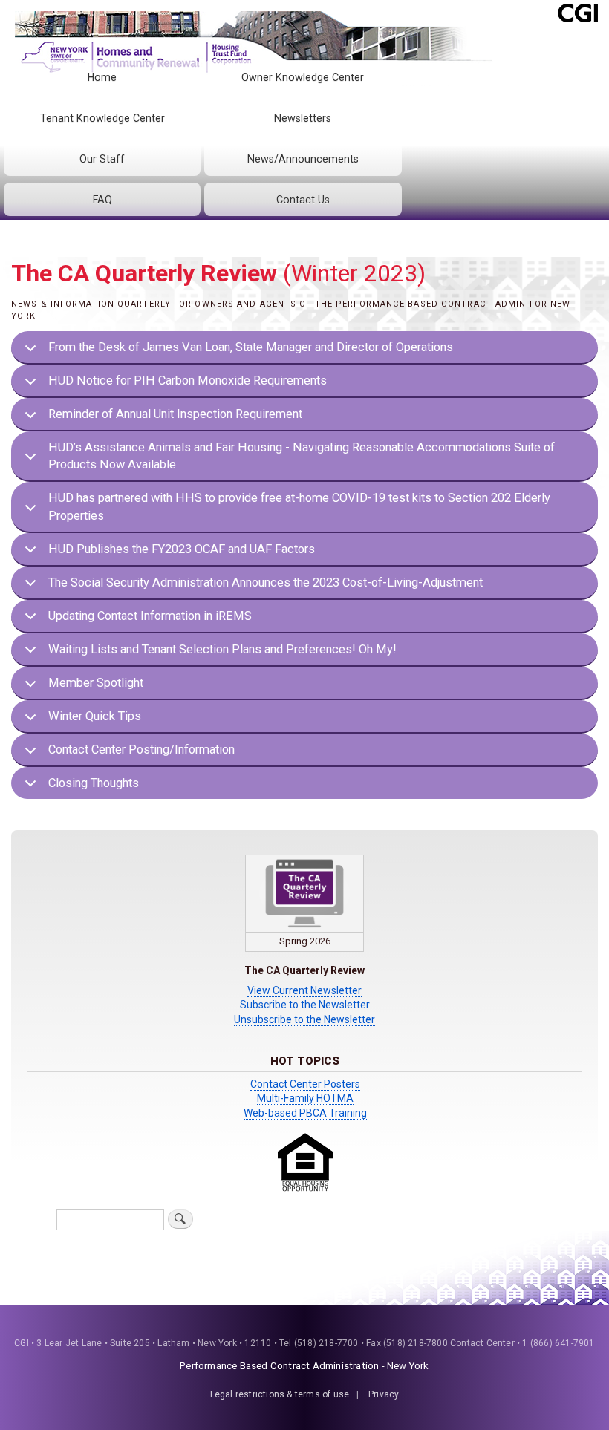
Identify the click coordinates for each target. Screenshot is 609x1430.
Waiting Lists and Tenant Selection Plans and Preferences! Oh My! (222, 649)
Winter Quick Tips (94, 716)
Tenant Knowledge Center (102, 118)
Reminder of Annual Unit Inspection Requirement (175, 414)
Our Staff (102, 159)
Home (102, 77)
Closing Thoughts (93, 783)
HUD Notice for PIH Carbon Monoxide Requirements (187, 380)
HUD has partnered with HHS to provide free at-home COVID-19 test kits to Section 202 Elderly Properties (299, 506)
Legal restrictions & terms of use (280, 1394)
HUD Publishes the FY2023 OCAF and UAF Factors (181, 549)
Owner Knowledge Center (302, 77)
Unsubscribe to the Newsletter (304, 1019)
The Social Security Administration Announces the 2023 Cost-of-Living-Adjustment (265, 582)
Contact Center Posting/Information (141, 749)
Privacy (383, 1394)
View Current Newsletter (304, 990)
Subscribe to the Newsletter (305, 1005)
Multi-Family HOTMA (305, 1098)
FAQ (102, 200)
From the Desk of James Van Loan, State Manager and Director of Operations (250, 347)
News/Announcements (303, 159)
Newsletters (302, 118)
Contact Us (303, 200)
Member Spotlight (95, 683)
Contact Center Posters (305, 1084)
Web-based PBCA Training (305, 1113)
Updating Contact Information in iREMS (150, 616)
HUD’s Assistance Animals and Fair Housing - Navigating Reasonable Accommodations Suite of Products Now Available (301, 455)
